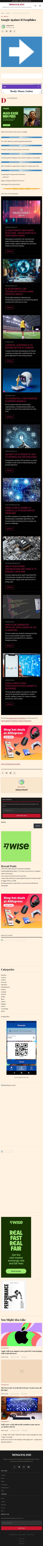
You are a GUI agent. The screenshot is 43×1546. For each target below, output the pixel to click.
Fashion (3, 990)
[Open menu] (40, 6)
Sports (3, 1006)
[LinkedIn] (28, 1467)
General (3, 994)
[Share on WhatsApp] (14, 31)
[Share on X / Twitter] (2, 31)
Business (3, 975)
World (3, 1011)
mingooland (10, 25)
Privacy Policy (21, 1538)
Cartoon (3, 978)
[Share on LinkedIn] (10, 31)
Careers (3, 1508)
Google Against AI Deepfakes (17, 718)
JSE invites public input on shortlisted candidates (15, 869)
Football (3, 992)
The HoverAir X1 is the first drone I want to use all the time (21, 1389)
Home (2, 13)
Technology (4, 1009)
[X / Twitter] (14, 1467)
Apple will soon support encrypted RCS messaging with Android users (21, 1352)
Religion (3, 1004)
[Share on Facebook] (6, 31)
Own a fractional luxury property (10, 764)
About (2, 1498)
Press (2, 1511)
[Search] (35, 6)
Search (3, 822)
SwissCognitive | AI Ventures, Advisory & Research (16, 721)
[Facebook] (19, 1467)
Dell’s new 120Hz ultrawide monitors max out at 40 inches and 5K (20, 1425)
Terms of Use (21, 1541)
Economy (4, 982)
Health (8, 13)
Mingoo (32, 1534)
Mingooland (16, 4)
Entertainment (5, 987)
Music (2, 999)
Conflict (3, 980)
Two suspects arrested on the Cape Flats (13, 876)
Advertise (3, 1505)
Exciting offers (5, 1017)
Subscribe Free (21, 815)
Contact (3, 1501)
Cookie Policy (21, 1543)
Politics (3, 1002)
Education (4, 985)
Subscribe (21, 1528)
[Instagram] (24, 1467)
